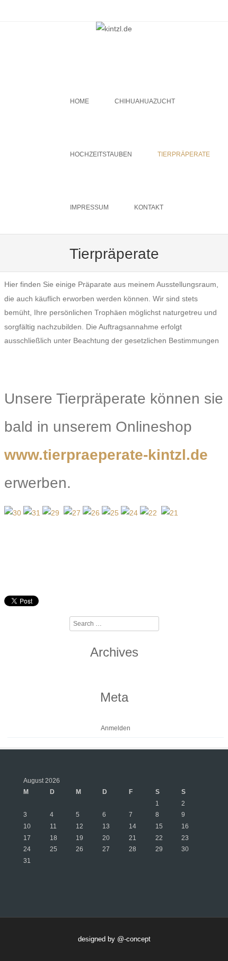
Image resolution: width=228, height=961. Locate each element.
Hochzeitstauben (101, 154)
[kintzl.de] (114, 28)
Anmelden (115, 728)
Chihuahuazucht (145, 101)
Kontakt (148, 207)
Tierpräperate (183, 154)
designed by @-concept (114, 939)
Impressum (89, 207)
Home (79, 101)
